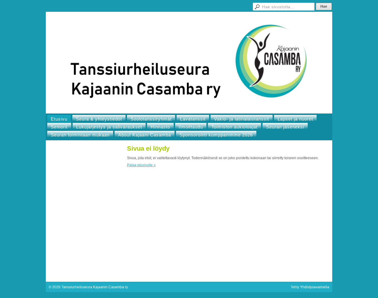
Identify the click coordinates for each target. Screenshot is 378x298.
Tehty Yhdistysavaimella (310, 287)
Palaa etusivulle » (141, 165)
